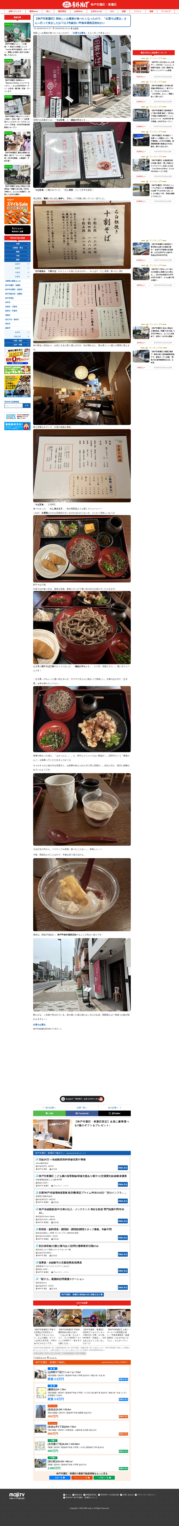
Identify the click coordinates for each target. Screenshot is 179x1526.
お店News (78, 11)
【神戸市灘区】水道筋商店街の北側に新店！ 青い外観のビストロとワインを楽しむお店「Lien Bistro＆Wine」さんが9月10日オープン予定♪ (162, 165)
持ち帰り (58, 1353)
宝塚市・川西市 (11, 307)
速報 (151, 11)
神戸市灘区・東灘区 (104, 4)
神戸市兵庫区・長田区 (13, 289)
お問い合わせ (128, 1495)
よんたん (53, 1358)
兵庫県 (75, 28)
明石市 (7, 324)
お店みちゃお (96, 11)
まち (112, 11)
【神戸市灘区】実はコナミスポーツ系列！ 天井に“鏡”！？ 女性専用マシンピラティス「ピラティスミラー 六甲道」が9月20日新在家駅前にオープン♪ (17, 121)
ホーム (68, 1495)
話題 (124, 11)
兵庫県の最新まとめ (13, 281)
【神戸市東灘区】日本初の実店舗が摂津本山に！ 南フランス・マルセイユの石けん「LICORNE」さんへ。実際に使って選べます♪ (162, 91)
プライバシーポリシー (146, 1495)
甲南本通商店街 (68, 1353)
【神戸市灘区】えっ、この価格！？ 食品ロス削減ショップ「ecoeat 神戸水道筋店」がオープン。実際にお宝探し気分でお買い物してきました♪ (17, 49)
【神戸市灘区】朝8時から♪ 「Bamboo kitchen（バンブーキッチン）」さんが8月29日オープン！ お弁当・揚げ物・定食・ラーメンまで (17, 85)
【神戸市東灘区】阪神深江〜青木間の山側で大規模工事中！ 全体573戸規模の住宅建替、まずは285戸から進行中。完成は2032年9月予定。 (162, 249)
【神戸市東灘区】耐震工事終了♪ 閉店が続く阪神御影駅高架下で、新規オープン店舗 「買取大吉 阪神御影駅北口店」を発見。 (162, 357)
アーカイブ (165, 11)
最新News (33, 11)
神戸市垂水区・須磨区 (13, 294)
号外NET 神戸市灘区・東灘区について (81, 1497)
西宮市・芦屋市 (11, 311)
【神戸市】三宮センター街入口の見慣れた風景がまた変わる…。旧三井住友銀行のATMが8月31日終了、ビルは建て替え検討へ (162, 274)
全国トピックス (15, 11)
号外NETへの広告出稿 (110, 1495)
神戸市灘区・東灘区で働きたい (50, 1153)
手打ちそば (49, 1353)
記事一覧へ (82, 1107)
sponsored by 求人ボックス (76, 1153)
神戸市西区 (9, 298)
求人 (48, 11)
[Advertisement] (154, 32)
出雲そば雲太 (39, 1024)
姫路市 (7, 328)
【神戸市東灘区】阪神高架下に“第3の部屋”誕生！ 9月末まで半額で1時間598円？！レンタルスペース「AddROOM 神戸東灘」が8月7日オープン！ (162, 115)
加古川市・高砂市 (12, 319)
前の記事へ (50, 1107)
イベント (137, 11)
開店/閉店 (62, 11)
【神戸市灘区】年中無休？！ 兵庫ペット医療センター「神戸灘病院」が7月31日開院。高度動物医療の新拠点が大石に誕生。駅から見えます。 (162, 140)
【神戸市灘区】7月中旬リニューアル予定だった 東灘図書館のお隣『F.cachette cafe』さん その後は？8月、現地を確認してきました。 (162, 190)
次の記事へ (113, 1107)
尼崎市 (7, 315)
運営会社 (78, 1495)
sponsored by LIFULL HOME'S (114, 1362)
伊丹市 (7, 302)
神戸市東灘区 (81, 1353)
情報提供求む (91, 1495)
